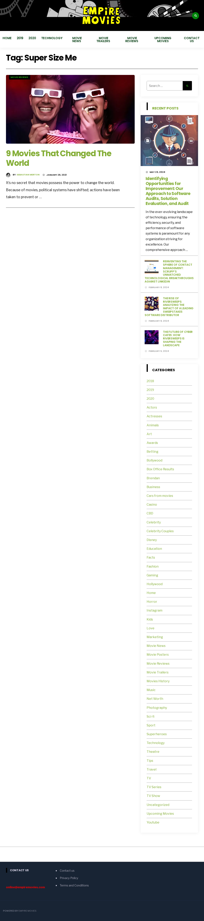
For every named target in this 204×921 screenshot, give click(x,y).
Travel (151, 769)
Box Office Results (160, 469)
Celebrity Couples (160, 531)
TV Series (154, 787)
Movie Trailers (103, 39)
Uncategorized (158, 805)
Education (154, 549)
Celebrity (154, 522)
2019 (20, 38)
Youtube (153, 822)
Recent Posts (165, 108)
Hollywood (155, 584)
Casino (152, 504)
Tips (150, 761)
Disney (152, 540)
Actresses (154, 416)
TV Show (153, 796)
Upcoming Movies (162, 39)
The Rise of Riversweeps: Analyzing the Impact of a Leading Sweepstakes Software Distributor (169, 306)
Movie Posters (158, 654)
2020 (32, 38)
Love (150, 628)
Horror (152, 602)
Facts (151, 557)
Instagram (154, 610)
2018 (150, 381)
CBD (150, 513)
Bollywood (154, 460)
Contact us (191, 39)
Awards (152, 443)
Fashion (153, 566)
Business (153, 487)
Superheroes (157, 734)
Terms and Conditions (74, 885)
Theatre (153, 752)
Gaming (152, 575)
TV (149, 778)
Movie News (77, 39)
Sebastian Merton (28, 174)
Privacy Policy (69, 878)
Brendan (153, 478)
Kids (150, 619)
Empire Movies (27, 910)
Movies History (158, 681)
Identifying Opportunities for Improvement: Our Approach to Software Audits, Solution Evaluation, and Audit (168, 191)
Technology (52, 38)
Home (7, 38)
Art (149, 434)
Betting (152, 452)
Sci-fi (150, 716)
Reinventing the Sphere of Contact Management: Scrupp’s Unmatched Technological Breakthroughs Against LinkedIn (169, 271)
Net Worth (155, 699)
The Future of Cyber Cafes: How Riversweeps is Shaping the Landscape (178, 338)
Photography (157, 708)
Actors (152, 407)
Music (151, 690)
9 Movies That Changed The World (58, 158)
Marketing (155, 637)
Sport (151, 725)
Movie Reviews (132, 39)
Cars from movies (160, 496)
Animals (153, 425)
